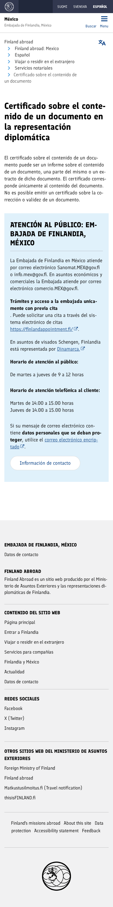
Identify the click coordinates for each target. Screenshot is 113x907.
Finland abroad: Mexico (36, 48)
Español (22, 55)
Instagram (14, 728)
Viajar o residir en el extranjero (44, 61)
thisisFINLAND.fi (20, 797)
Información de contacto (45, 463)
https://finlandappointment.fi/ (41, 329)
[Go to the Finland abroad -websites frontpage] (9, 6)
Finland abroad (18, 42)
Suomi (62, 7)
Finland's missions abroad (35, 823)
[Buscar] (91, 19)
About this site (77, 823)
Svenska (80, 7)
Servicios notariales (33, 68)
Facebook (13, 708)
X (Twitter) (14, 718)
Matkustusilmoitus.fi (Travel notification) (43, 788)
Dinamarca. (68, 349)
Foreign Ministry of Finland (29, 768)
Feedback (91, 830)
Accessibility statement (56, 830)
